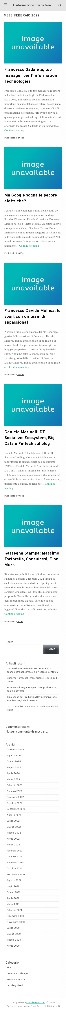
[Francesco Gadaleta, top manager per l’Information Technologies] (33, 63)
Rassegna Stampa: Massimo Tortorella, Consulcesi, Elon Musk (31, 559)
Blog (9, 967)
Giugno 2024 (14, 761)
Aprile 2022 (13, 839)
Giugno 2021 (13, 892)
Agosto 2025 (14, 755)
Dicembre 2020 (15, 916)
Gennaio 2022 (14, 856)
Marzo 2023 (13, 779)
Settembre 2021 (16, 874)
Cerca (9, 642)
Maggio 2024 (14, 767)
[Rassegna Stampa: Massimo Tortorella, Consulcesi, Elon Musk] (33, 546)
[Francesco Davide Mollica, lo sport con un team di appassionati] (33, 304)
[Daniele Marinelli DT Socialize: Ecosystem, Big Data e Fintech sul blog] (33, 425)
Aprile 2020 (13, 946)
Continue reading (14, 130)
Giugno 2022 (14, 827)
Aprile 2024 (13, 773)
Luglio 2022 (13, 821)
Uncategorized (15, 985)
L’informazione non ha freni (32, 5)
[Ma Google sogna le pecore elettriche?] (33, 188)
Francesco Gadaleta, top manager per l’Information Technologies (30, 75)
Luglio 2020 (13, 928)
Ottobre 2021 (14, 868)
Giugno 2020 (14, 934)
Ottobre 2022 (14, 803)
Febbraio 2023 (14, 785)
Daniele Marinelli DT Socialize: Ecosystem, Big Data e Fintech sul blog (29, 438)
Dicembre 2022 (15, 797)
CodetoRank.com (35, 1002)
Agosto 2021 (14, 880)
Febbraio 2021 (14, 910)
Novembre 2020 (16, 922)
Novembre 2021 (15, 862)
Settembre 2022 (16, 809)
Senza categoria (16, 979)
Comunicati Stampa (17, 973)
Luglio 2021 (13, 886)
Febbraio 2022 (15, 850)
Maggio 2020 (14, 940)
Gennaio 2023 (14, 791)
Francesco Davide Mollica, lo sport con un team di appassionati (32, 316)
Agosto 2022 (14, 815)
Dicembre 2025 (15, 749)
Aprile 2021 (13, 898)
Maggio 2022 (14, 833)
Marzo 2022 (13, 844)
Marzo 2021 (13, 904)
